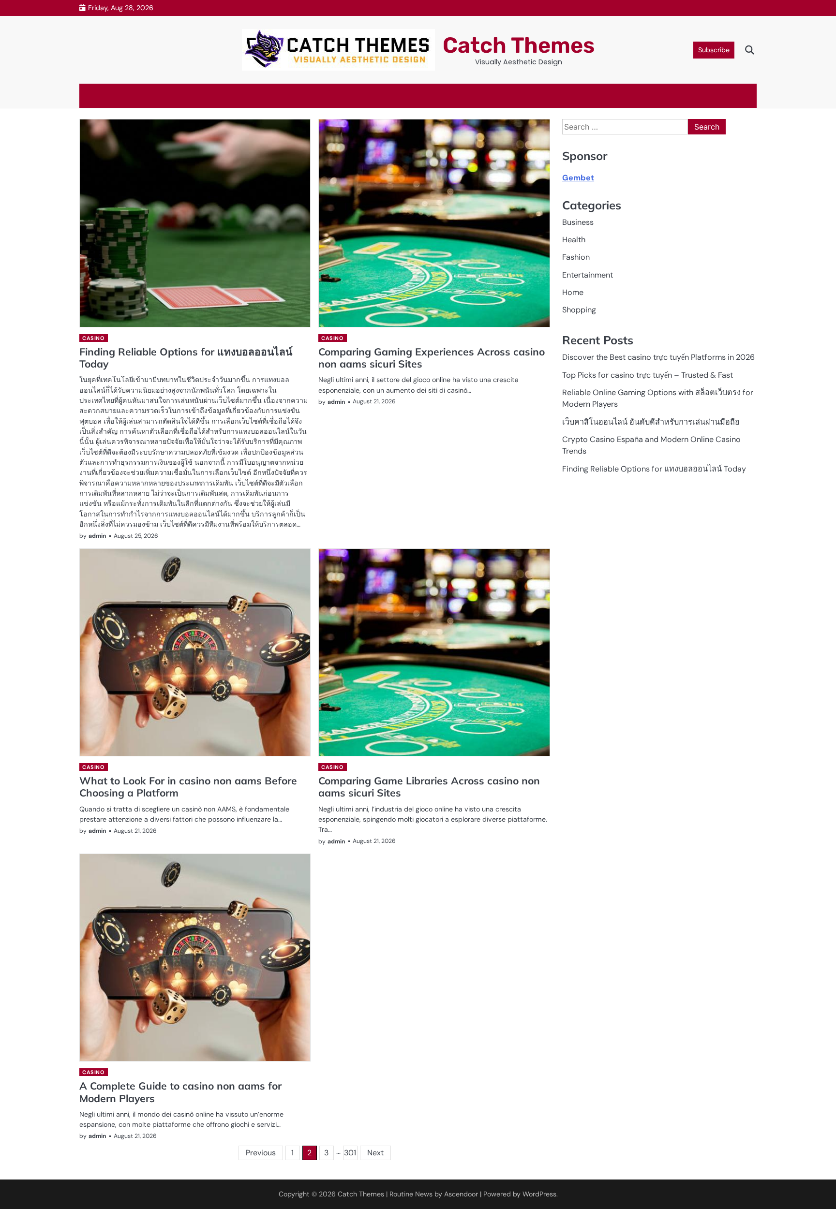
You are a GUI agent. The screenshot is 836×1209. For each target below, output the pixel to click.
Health (573, 240)
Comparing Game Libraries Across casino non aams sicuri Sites (429, 786)
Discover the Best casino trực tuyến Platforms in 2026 (658, 358)
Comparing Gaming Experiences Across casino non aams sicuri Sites (431, 357)
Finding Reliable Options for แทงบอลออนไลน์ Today (185, 357)
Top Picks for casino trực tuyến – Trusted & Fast (647, 375)
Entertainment (587, 275)
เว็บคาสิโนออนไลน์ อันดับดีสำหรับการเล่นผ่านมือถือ (651, 422)
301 (350, 1153)
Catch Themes (519, 45)
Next (375, 1153)
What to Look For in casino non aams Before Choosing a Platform (188, 786)
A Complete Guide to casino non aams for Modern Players (180, 1091)
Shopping (579, 310)
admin (97, 536)
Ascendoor (461, 1194)
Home (572, 292)
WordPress (539, 1194)
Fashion (576, 257)
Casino (93, 338)
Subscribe (714, 49)
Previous (261, 1153)
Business (578, 222)
